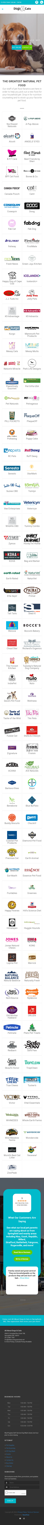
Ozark (24, 1236)
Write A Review (22, 1259)
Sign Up (10, 1501)
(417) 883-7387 (10, 1337)
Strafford (10, 1242)
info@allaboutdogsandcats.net (15, 1339)
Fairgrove (33, 1242)
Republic (32, 1236)
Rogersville (16, 1245)
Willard (21, 1239)
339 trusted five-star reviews (22, 1204)
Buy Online (16, 47)
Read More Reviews (22, 1252)
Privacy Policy (22, 1512)
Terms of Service (33, 1512)
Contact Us (27, 47)
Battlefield (21, 1242)
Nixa (18, 1236)
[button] (19, 1299)
